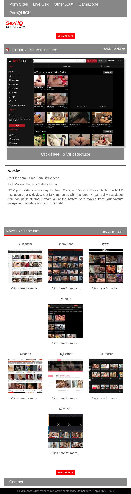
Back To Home (114, 48)
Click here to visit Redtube (65, 154)
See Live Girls (65, 35)
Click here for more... (25, 288)
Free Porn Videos (42, 50)
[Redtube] (65, 102)
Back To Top (113, 232)
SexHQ (14, 23)
